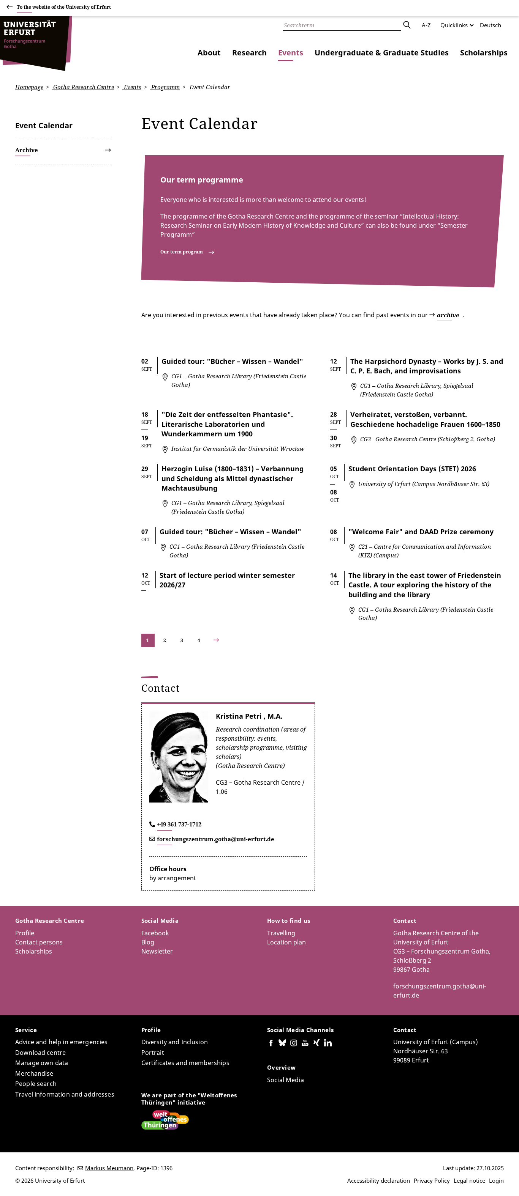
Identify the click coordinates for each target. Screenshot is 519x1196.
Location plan (286, 942)
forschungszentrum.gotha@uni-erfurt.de (215, 839)
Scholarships (484, 52)
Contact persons (39, 942)
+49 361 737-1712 (179, 824)
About (209, 52)
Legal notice (469, 1180)
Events (290, 52)
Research (249, 52)
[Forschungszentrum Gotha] (36, 43)
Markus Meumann (109, 1168)
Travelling (281, 933)
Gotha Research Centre (83, 87)
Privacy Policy (432, 1180)
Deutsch (490, 25)
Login (496, 1180)
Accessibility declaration (378, 1180)
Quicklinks (454, 25)
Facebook (155, 933)
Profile (24, 933)
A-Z (426, 25)
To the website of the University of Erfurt (64, 7)
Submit (406, 25)
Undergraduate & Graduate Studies (382, 52)
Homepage (29, 87)
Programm (165, 87)
